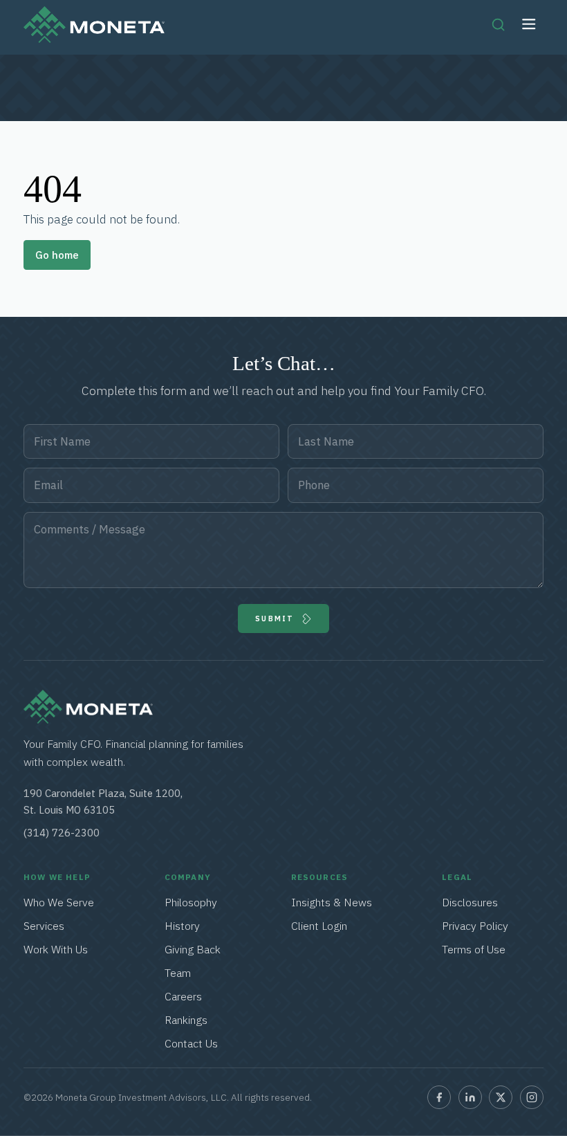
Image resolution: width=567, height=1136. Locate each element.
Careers (183, 996)
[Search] (497, 24)
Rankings (186, 1020)
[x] (500, 1097)
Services (45, 926)
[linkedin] (470, 1097)
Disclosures (470, 902)
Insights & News (331, 902)
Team (178, 973)
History (182, 926)
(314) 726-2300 (62, 832)
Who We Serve (59, 902)
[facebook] (439, 1097)
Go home (57, 255)
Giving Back (193, 949)
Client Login (319, 926)
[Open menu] (529, 24)
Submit (274, 618)
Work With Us (56, 949)
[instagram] (531, 1097)
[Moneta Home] (88, 719)
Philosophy (191, 902)
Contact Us (191, 1043)
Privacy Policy (475, 926)
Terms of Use (473, 949)
